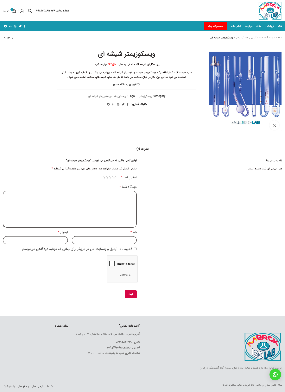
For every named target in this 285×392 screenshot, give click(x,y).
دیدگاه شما (128, 187)
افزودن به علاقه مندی (124, 84)
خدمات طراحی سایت (41, 386)
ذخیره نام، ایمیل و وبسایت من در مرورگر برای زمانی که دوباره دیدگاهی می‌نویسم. (77, 249)
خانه (280, 38)
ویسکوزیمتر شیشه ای (100, 96)
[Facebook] (25, 26)
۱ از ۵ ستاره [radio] (115, 177)
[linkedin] (10, 26)
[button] (275, 374)
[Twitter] (20, 26)
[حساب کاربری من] (22, 11)
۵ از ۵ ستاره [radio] (103, 177)
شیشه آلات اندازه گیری (263, 38)
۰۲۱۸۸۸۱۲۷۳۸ (124, 342)
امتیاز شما (129, 177)
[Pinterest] (15, 26)
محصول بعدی (5, 38)
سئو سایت (21, 386)
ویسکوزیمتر (242, 38)
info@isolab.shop (118, 347)
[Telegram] (5, 26)
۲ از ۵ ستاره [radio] (112, 177)
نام (133, 232)
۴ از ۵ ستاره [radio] (106, 177)
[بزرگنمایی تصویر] (274, 125)
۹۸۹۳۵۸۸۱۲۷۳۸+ (46, 11)
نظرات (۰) (142, 148)
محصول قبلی (13, 38)
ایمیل (63, 232)
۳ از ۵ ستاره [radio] (109, 177)
